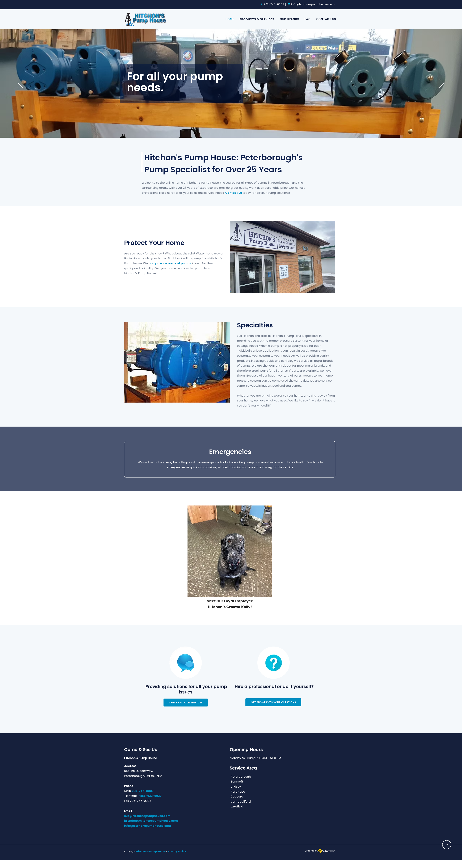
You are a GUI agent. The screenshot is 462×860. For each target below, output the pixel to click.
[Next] (441, 83)
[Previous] (20, 83)
